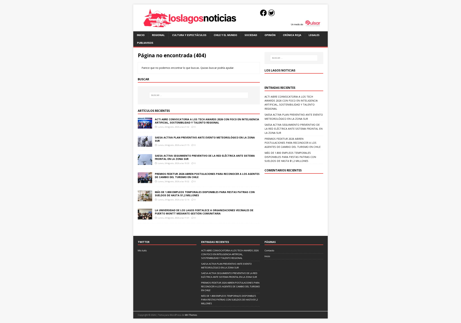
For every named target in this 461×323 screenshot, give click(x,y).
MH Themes (191, 315)
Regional (158, 35)
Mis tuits (142, 250)
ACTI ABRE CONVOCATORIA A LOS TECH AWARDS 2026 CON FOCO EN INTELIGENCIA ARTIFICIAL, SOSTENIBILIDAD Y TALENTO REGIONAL (207, 121)
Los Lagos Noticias (280, 70)
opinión (270, 35)
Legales (314, 35)
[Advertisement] (294, 204)
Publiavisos (145, 42)
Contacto (269, 250)
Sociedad (251, 35)
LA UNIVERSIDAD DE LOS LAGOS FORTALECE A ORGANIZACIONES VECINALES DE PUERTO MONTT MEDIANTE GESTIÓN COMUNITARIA (204, 211)
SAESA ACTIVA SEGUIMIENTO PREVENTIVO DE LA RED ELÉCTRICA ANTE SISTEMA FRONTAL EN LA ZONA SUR (205, 157)
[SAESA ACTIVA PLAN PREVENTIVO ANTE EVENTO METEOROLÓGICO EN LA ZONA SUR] (145, 144)
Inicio (141, 35)
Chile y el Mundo (225, 35)
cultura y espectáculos (189, 35)
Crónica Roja (292, 35)
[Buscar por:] (199, 95)
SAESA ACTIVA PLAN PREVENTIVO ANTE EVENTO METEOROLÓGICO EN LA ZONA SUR (205, 139)
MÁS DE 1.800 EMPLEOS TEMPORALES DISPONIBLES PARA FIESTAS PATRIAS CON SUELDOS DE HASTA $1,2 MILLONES (205, 193)
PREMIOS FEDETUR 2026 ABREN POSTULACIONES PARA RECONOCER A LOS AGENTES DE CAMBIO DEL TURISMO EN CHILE (207, 175)
